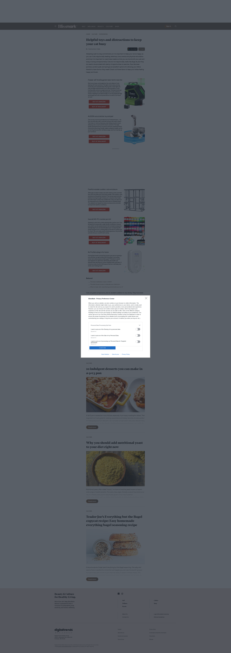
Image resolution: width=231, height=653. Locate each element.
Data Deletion (105, 354)
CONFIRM (102, 348)
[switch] (138, 329)
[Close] (146, 299)
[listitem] (115, 325)
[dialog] (115, 326)
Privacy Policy (126, 354)
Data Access (115, 354)
